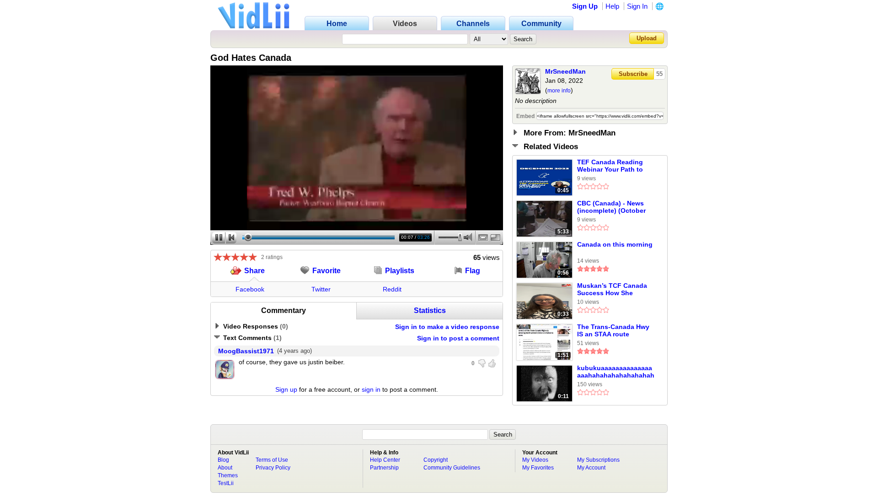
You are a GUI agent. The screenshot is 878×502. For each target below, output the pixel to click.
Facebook (250, 289)
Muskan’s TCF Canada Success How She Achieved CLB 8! (612, 289)
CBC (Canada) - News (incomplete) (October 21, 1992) (611, 207)
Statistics (430, 310)
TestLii (226, 483)
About (225, 467)
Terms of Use (272, 460)
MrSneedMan (565, 71)
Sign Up (585, 6)
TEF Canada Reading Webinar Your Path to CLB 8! (610, 166)
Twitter (321, 289)
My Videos (535, 460)
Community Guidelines (451, 467)
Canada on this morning (615, 244)
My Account (591, 467)
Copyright (435, 460)
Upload (647, 38)
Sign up (286, 389)
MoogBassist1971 (246, 351)
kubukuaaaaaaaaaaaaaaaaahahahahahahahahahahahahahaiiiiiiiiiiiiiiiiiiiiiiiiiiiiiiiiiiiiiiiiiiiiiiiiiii (615, 372)
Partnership (384, 467)
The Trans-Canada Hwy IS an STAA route (613, 330)
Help (612, 6)
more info (559, 90)
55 (659, 73)
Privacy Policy (273, 467)
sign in (371, 389)
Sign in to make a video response (447, 326)
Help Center (385, 460)
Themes (228, 475)
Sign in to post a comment (458, 338)
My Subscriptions (598, 460)
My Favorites (538, 467)
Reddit (392, 289)
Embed (525, 116)
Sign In (637, 6)
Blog (223, 460)
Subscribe (633, 73)
